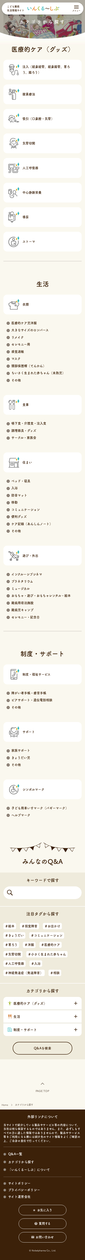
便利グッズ (19, 516)
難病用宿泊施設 (22, 602)
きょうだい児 (20, 757)
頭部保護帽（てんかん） (28, 365)
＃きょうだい (14, 935)
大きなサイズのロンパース (30, 330)
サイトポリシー (19, 1183)
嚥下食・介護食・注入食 (28, 423)
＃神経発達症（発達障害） (24, 972)
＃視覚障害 (29, 926)
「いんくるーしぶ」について (29, 1169)
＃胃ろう (11, 944)
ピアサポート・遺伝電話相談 (31, 700)
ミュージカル (20, 588)
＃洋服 (29, 944)
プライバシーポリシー (24, 1189)
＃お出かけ (52, 926)
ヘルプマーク (20, 815)
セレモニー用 (20, 344)
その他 (16, 380)
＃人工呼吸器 (14, 963)
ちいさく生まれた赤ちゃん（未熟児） (38, 373)
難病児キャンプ (22, 610)
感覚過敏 (17, 351)
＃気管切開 (13, 954)
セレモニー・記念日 (25, 617)
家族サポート (20, 750)
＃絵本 (10, 926)
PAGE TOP (42, 1091)
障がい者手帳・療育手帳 (28, 693)
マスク (16, 358)
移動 (14, 502)
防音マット (19, 495)
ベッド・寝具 (20, 481)
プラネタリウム (22, 581)
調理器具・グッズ (23, 430)
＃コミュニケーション (47, 935)
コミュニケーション (25, 509)
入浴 (14, 488)
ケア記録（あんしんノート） (32, 523)
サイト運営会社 (19, 1196)
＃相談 (55, 972)
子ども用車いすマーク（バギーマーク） (39, 808)
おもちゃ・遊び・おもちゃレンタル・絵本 (41, 595)
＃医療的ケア (50, 944)
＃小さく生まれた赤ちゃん (47, 954)
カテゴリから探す (21, 1162)
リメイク (17, 337)
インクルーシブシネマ (26, 574)
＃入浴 (36, 963)
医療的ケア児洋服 (24, 323)
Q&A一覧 (15, 1154)
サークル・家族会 (23, 437)
